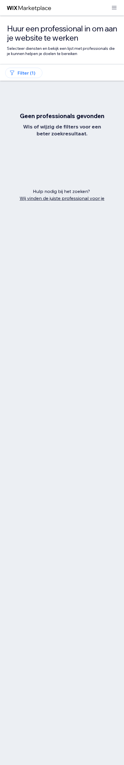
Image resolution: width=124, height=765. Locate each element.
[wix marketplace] (29, 8)
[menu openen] (114, 8)
